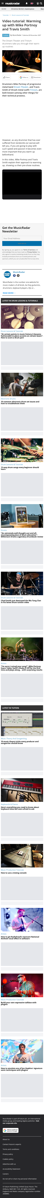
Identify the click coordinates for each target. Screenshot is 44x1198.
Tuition (5, 35)
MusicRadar (17, 35)
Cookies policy (8, 1159)
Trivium (33, 89)
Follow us (25, 77)
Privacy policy (8, 1154)
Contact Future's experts (12, 1144)
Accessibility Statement (11, 1169)
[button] (2, 3)
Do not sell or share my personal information (20, 1179)
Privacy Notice (32, 252)
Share (8, 77)
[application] (22, 183)
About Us (6, 1139)
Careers (6, 1174)
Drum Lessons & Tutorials (20, 15)
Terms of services (29, 250)
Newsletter (37, 77)
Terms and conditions (11, 1149)
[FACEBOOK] (15, 275)
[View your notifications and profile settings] (26, 3)
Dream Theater (21, 87)
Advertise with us (9, 1164)
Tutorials (6, 15)
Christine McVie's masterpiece (22, 9)
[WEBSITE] (19, 275)
